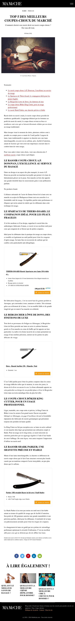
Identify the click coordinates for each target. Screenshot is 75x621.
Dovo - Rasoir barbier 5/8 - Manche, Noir (21, 366)
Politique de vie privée (31, 610)
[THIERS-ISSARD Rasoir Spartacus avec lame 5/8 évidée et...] (28, 258)
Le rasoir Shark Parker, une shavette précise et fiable (26, 110)
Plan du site (48, 610)
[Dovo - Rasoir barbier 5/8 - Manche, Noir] (28, 353)
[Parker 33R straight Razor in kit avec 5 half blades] (28, 480)
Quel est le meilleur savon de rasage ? (7, 589)
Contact (41, 610)
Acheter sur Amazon (43, 292)
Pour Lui (31, 11)
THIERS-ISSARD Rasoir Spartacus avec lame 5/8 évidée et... (27, 272)
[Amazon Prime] (47, 288)
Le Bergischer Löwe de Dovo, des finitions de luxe (26, 101)
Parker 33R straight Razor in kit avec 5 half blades (25, 492)
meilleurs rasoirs (10, 155)
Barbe (24, 11)
